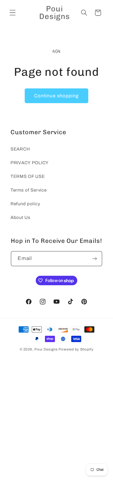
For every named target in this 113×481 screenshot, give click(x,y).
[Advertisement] (56, 422)
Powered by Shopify (76, 349)
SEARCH (20, 149)
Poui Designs (46, 349)
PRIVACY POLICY (30, 162)
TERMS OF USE (28, 176)
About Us (20, 217)
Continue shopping (56, 95)
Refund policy (25, 203)
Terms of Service (29, 190)
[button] (13, 13)
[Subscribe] (95, 258)
